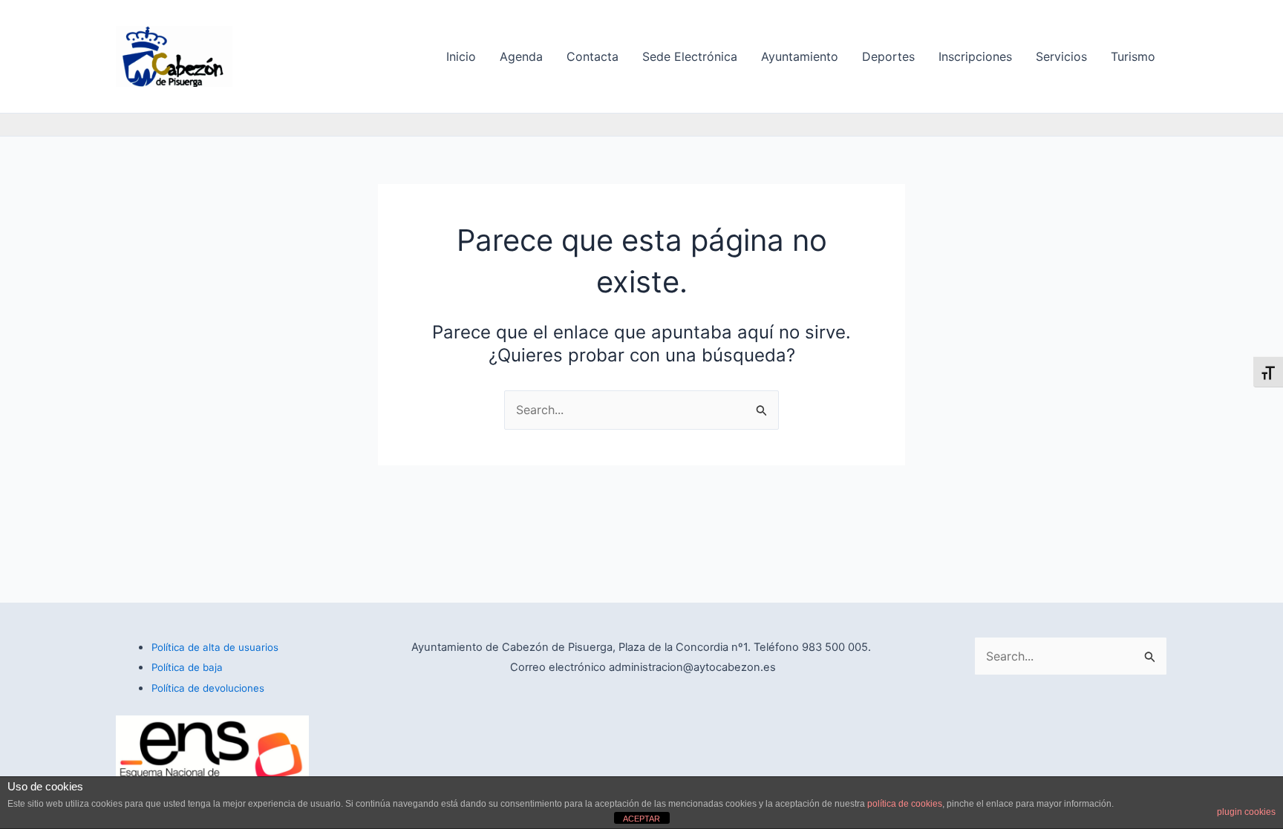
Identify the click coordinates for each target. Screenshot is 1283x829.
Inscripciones (975, 56)
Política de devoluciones (207, 688)
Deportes (888, 56)
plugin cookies (1246, 812)
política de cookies (904, 804)
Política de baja (187, 667)
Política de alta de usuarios (214, 647)
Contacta (592, 56)
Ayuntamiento (799, 56)
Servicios (1061, 56)
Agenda (521, 56)
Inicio (461, 56)
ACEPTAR (641, 818)
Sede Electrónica (689, 56)
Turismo (1133, 56)
